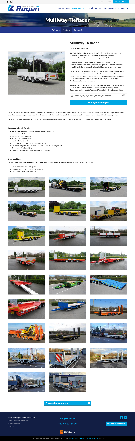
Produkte (78, 8)
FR (116, 2)
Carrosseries (78, 30)
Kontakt (123, 8)
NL (119, 2)
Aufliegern (56, 30)
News (109, 2)
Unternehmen (107, 8)
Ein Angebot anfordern (57, 403)
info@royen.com (68, 418)
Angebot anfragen (99, 102)
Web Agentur (93, 438)
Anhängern (67, 30)
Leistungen (63, 8)
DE (123, 2)
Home (102, 2)
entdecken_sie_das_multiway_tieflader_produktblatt (99, 96)
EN (126, 2)
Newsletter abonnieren (116, 424)
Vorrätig (91, 8)
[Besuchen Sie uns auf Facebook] (7, 1)
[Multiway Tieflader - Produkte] (36, 73)
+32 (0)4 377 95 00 (67, 423)
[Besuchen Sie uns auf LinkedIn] (11, 1)
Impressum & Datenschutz (78, 438)
